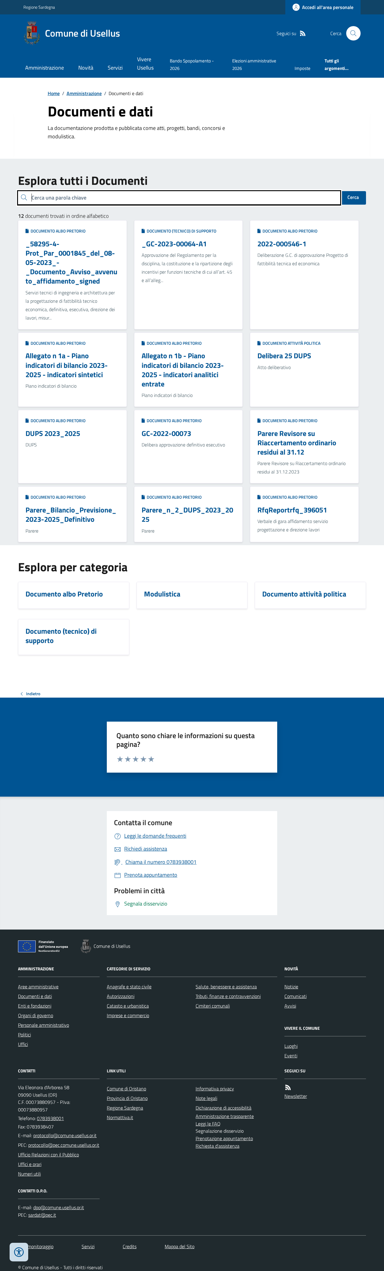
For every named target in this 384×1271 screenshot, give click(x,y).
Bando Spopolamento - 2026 (192, 64)
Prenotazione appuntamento (224, 1138)
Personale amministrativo (43, 1025)
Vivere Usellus (145, 63)
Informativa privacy (215, 1088)
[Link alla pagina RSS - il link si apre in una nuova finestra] (302, 33)
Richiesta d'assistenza (217, 1145)
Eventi (290, 1055)
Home (54, 93)
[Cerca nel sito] (351, 33)
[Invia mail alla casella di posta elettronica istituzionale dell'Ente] (65, 1135)
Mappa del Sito (179, 1246)
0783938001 (50, 1118)
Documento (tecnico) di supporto (180, 231)
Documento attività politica (290, 343)
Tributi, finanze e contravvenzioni (228, 996)
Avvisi (290, 1005)
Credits (129, 1246)
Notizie (291, 986)
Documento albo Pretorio (57, 231)
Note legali (206, 1098)
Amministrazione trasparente (225, 1116)
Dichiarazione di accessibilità (223, 1107)
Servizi (115, 68)
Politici (24, 1034)
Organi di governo (35, 1015)
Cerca (353, 197)
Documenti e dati (35, 996)
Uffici (23, 1044)
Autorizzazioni (120, 996)
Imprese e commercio (128, 1015)
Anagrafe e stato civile (129, 986)
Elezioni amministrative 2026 (254, 64)
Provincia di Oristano (127, 1098)
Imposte (302, 68)
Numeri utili (29, 1173)
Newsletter (295, 1096)
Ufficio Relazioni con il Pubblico (48, 1154)
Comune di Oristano (126, 1088)
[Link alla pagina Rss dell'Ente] (288, 1087)
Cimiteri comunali (213, 1005)
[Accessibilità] (19, 1252)
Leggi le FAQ (208, 1123)
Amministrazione (44, 68)
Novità (85, 68)
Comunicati (295, 996)
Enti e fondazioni (34, 1005)
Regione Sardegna (39, 7)
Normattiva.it (120, 1117)
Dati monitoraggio (35, 1246)
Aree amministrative (38, 986)
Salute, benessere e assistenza (226, 986)
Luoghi (291, 1046)
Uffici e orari (29, 1164)
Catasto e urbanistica (128, 1005)
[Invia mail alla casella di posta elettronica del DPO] (58, 1207)
